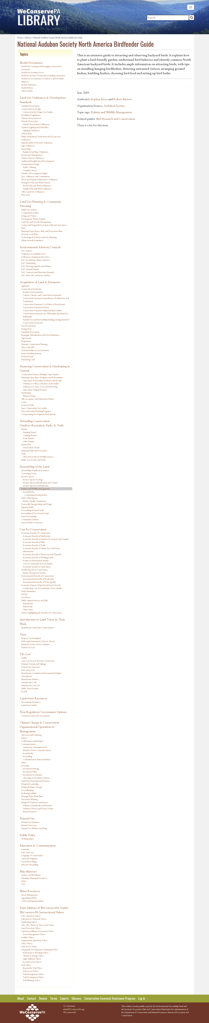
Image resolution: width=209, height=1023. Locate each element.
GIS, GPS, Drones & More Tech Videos (37, 925)
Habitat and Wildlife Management (35, 488)
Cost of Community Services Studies (37, 563)
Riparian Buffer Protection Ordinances (36, 142)
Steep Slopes (26, 148)
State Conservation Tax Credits (34, 408)
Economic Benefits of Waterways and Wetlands (42, 554)
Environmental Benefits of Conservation (37, 575)
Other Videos (26, 943)
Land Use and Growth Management (36, 222)
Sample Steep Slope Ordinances (35, 151)
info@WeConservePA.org (73, 1009)
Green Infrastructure (29, 894)
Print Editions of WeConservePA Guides (44, 908)
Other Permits (28, 441)
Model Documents (31, 63)
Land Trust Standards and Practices (35, 780)
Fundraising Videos (29, 922)
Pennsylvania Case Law (30, 685)
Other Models (27, 90)
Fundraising (26, 392)
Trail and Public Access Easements (35, 350)
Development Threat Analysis (33, 218)
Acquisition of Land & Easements (40, 282)
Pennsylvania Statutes (29, 679)
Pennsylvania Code (29, 682)
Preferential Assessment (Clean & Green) (38, 641)
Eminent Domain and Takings (33, 663)
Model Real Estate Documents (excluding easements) (43, 75)
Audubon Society (114, 106)
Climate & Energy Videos (33, 955)
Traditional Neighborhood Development (37, 161)
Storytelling (27, 756)
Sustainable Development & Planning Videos (39, 949)
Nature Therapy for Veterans (34, 572)
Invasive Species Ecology (33, 479)
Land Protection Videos (30, 928)
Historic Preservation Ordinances (36, 124)
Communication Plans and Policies (37, 759)
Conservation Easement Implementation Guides (42, 310)
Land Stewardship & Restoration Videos (37, 931)
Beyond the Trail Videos (32, 968)
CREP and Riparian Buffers (32, 901)
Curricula (25, 849)
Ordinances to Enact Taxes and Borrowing (40, 386)
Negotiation (26, 341)
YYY (23, 884)
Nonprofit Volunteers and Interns (34, 802)
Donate (43, 998)
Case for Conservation (33, 529)
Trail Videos (26, 965)
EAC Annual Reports (30, 269)
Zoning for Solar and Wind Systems (35, 182)
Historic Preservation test (31, 118)
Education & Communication (38, 845)
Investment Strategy (31, 768)
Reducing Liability (28, 793)
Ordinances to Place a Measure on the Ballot (41, 383)
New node (25, 194)
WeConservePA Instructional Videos (42, 912)
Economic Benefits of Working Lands (38, 557)
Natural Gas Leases (29, 825)
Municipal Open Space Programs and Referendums (42, 377)
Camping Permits (30, 435)
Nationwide (28, 606)
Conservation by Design (31, 108)
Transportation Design (30, 164)
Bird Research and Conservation (115, 119)
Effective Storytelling (29, 864)
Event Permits (28, 438)
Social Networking (29, 861)
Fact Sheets (25, 597)
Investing (25, 765)
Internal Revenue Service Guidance (35, 644)
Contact (31, 998)
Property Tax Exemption (31, 638)
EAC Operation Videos (30, 915)
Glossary (76, 998)
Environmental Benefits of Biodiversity (38, 579)
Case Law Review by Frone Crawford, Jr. (38, 660)
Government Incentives (30, 702)
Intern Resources (30, 811)
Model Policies (27, 87)
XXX (23, 881)
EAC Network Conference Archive (35, 275)
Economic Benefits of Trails (34, 545)
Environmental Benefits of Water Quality (39, 582)
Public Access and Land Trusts (33, 459)
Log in (141, 998)
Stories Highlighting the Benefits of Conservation (41, 612)
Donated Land (27, 356)
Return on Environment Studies (36, 560)
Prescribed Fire (29, 491)
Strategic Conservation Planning (34, 344)
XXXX (24, 594)
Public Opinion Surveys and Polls (34, 600)
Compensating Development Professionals (38, 414)
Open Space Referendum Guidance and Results (42, 380)
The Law (25, 654)
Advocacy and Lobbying (31, 734)
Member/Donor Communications (37, 750)
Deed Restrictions (28, 325)
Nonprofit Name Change (31, 787)
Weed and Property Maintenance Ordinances (39, 179)
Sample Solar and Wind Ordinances (37, 188)
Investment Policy (30, 771)
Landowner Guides (29, 705)
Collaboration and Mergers (32, 741)
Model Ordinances (28, 84)
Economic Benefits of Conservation (35, 533)
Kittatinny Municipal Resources (34, 878)
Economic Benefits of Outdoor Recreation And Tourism (46, 539)
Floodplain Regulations (30, 115)
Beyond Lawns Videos (32, 961)
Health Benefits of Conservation (34, 569)
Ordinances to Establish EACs (33, 253)
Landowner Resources (33, 698)
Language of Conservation (32, 855)
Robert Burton (122, 99)
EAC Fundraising (28, 263)
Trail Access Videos (30, 971)
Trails (23, 453)
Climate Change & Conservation (39, 722)
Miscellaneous (28, 871)
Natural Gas (27, 818)
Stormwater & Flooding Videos (35, 952)
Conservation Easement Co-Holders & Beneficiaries (44, 304)
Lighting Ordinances (31, 130)
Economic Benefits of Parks (34, 542)
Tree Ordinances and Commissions (35, 176)
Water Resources (30, 891)
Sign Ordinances (28, 145)
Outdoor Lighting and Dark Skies (34, 127)
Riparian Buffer (27, 507)
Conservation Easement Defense (36, 307)
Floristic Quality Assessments (34, 501)
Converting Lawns (28, 473)
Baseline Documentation (33, 292)
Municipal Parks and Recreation (34, 450)
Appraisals (25, 285)
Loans (23, 402)
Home (20, 37)
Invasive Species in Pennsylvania (35, 485)
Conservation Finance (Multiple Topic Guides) (40, 374)
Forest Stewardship (28, 516)
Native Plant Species (29, 498)
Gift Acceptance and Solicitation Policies (37, 398)
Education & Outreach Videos (33, 918)
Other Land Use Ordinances (32, 191)
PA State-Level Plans (29, 234)
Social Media (28, 753)
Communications (28, 744)
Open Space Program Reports (35, 389)
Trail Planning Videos (31, 980)
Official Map (26, 133)
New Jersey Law (28, 670)
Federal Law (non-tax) (30, 667)
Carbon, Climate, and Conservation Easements (42, 295)
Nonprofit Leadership (30, 784)
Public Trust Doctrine (30, 688)
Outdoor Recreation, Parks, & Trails (41, 425)
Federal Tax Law (28, 647)
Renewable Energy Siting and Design (36, 504)
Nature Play (26, 444)
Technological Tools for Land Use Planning (39, 237)
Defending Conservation (35, 421)
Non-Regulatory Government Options (43, 712)
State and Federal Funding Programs (36, 411)
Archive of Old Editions (31, 875)
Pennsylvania (28, 603)
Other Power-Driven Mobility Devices (38, 456)
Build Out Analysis (29, 209)
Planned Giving (29, 395)
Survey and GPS (27, 347)
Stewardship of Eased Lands (32, 510)
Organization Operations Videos (34, 940)
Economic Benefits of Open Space (37, 566)
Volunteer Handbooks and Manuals (37, 805)
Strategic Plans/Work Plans (32, 796)
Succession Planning (29, 799)
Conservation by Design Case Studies (38, 112)
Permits (24, 429)
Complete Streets (30, 170)
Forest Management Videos (34, 934)
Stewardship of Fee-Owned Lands (35, 513)
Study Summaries (28, 591)
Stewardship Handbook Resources (35, 470)
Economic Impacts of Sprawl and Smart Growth (40, 585)
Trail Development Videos (33, 977)
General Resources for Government (35, 715)
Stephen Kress (99, 99)
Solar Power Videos (29, 946)
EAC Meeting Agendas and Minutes (36, 266)
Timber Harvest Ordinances (32, 158)
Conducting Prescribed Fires (35, 494)
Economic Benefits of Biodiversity (36, 536)
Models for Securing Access (32, 72)
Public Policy (27, 835)
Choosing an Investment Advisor (36, 777)
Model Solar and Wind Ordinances (37, 185)
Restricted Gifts (27, 405)
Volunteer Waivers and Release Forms (38, 808)
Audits (24, 657)
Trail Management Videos (33, 974)
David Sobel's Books (31, 447)
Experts (64, 998)
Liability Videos (27, 937)
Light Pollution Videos (32, 958)
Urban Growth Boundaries (32, 240)
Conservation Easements (31, 289)
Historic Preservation (29, 121)
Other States (28, 609)
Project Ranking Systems (31, 353)
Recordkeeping (27, 790)
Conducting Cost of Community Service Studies (42, 588)
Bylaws (24, 738)
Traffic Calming (29, 167)
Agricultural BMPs (28, 897)
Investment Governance (32, 774)
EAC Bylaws (26, 250)
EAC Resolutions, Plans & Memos (35, 260)
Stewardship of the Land (34, 466)
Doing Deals (26, 328)
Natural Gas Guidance (30, 822)
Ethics (23, 762)
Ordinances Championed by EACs (35, 256)
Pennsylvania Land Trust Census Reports (37, 627)
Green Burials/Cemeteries (31, 522)
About (20, 998)
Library (28, 37)
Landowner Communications (35, 747)
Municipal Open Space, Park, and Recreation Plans (41, 231)
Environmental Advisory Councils (40, 247)
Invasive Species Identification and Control (40, 482)
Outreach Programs (29, 858)
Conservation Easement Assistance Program (109, 998)
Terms (53, 998)
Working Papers (27, 838)
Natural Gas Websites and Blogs (34, 828)
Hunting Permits (29, 432)
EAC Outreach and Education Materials (37, 272)
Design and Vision (28, 215)
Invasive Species (27, 476)
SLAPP (24, 691)
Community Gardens (30, 519)
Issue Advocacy (27, 852)
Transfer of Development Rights (34, 173)
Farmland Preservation (30, 105)
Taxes (23, 634)
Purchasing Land (28, 359)
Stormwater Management (31, 155)
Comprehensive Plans (30, 212)
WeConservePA (69, 1012)
